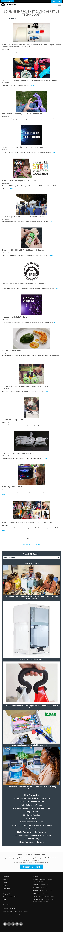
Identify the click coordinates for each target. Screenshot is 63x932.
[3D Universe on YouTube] (13, 924)
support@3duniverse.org (13, 914)
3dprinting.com (37, 890)
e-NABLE (35, 896)
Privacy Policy (6, 888)
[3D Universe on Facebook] (9, 924)
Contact (5, 882)
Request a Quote (7, 1)
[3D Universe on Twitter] (17, 924)
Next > (38, 544)
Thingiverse (36, 893)
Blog (4, 899)
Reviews (5, 885)
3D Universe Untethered (39, 879)
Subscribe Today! (31, 866)
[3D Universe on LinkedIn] (21, 924)
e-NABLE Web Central (38, 899)
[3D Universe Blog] (5, 924)
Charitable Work (7, 891)
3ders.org (35, 884)
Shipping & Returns (8, 894)
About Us (5, 879)
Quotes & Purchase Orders (10, 897)
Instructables (36, 887)
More (28, 52)
